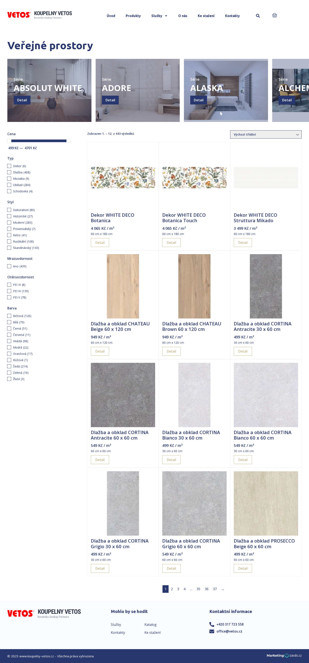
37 (215, 589)
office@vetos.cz (229, 631)
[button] (258, 15)
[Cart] (274, 16)
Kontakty (232, 16)
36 (207, 589)
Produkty (133, 16)
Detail (22, 100)
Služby (156, 16)
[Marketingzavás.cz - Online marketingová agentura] (284, 657)
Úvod (111, 16)
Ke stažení (206, 16)
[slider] (9, 141)
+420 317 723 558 (230, 624)
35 (198, 589)
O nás (182, 16)
